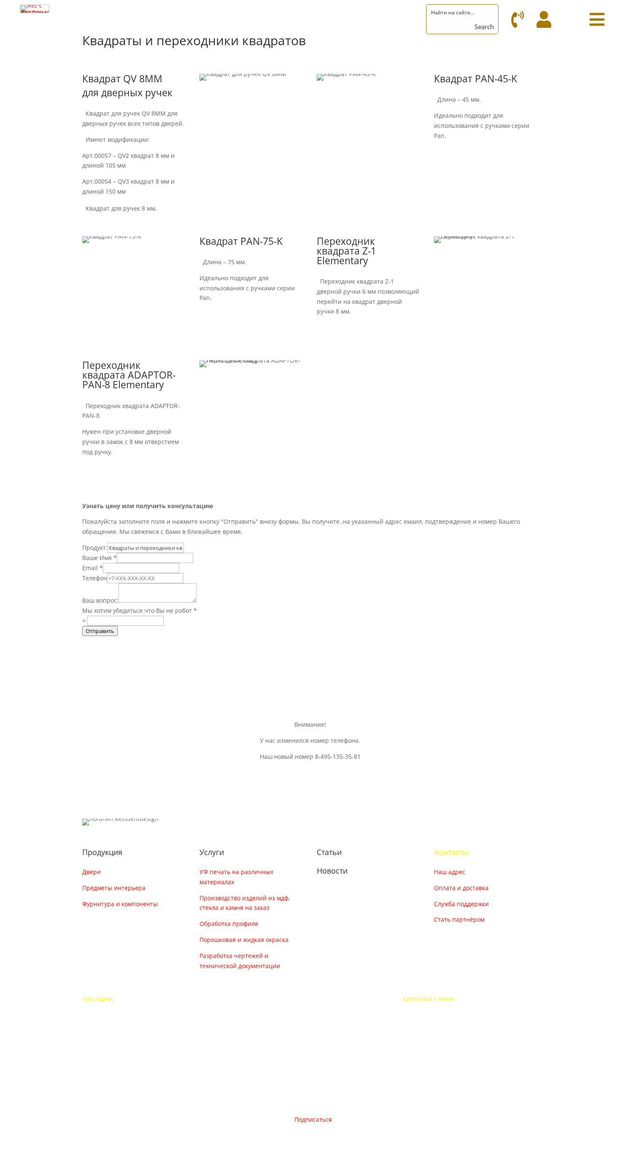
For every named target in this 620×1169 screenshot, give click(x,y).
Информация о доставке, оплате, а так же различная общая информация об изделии (266, 655)
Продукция (102, 852)
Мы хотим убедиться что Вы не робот (139, 610)
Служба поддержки (461, 904)
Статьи (329, 852)
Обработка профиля (228, 924)
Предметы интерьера (114, 888)
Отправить (100, 631)
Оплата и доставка (461, 888)
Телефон (94, 578)
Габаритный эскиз (480, 154)
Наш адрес (449, 872)
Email (92, 568)
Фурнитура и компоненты (120, 904)
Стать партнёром (459, 919)
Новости (332, 871)
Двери (91, 872)
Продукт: (95, 548)
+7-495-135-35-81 (427, 1014)
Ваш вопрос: (100, 600)
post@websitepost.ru (433, 1030)
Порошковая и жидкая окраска (243, 940)
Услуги (211, 852)
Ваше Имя (99, 558)
